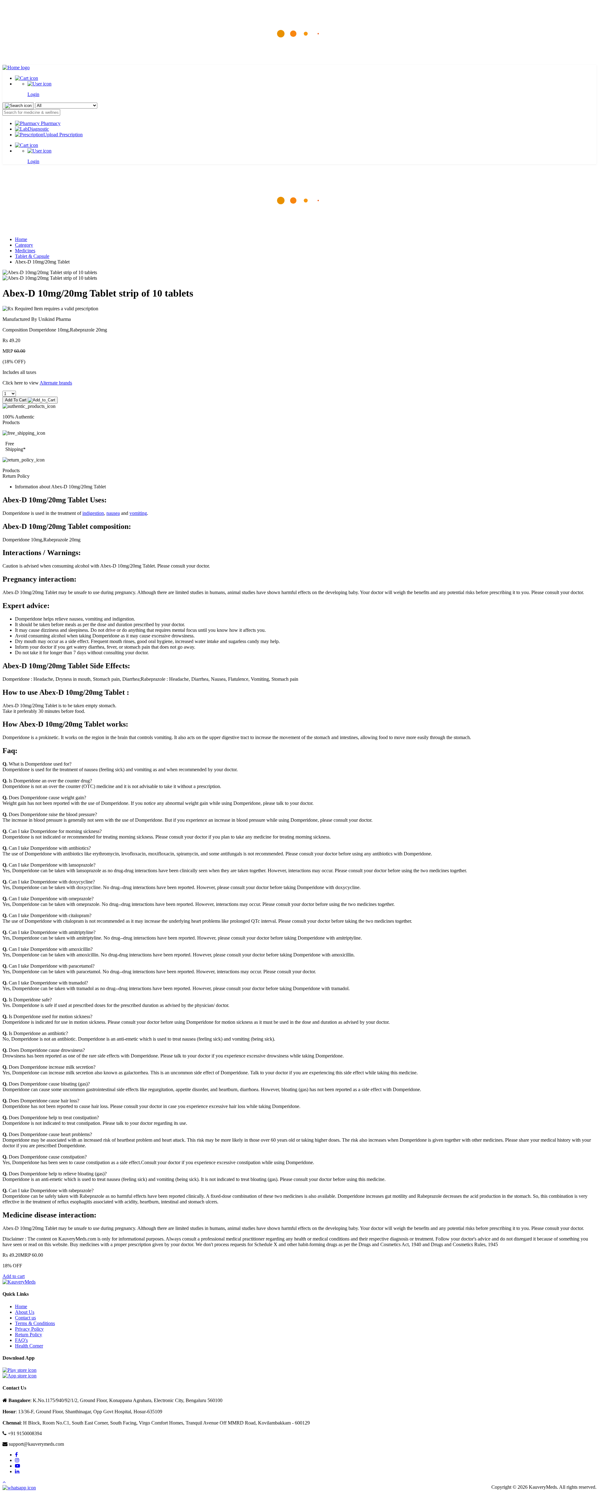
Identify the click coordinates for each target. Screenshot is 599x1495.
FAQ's (21, 1340)
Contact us (25, 1317)
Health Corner (29, 1345)
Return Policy (28, 1334)
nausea (113, 513)
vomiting (138, 513)
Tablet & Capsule (32, 256)
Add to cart (13, 1276)
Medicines (25, 250)
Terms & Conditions (35, 1323)
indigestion (93, 513)
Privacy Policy (29, 1329)
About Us (24, 1312)
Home (21, 239)
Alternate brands (56, 382)
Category (24, 245)
